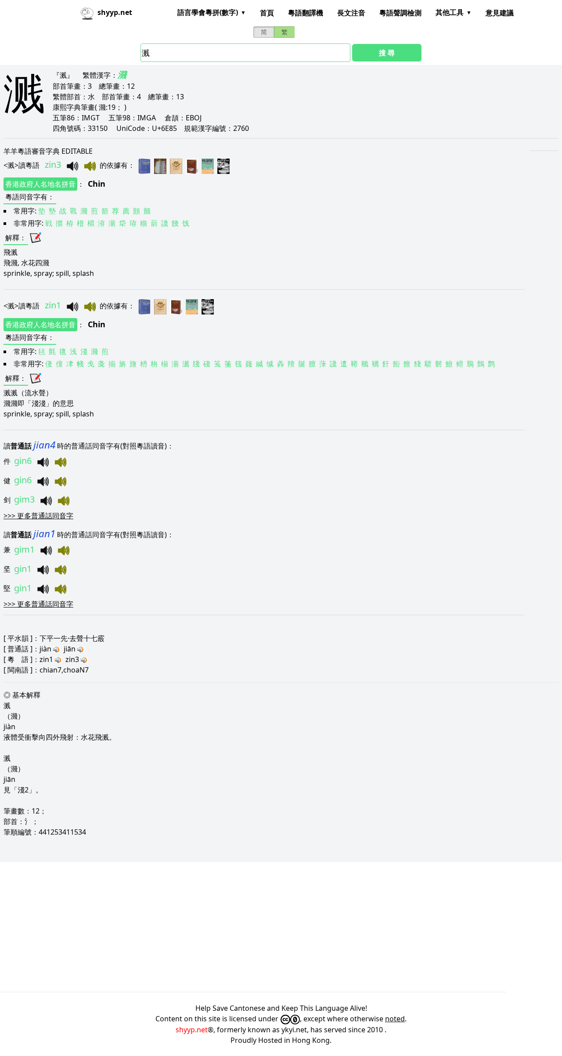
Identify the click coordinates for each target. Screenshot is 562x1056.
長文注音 (351, 13)
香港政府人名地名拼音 (40, 184)
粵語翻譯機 (305, 13)
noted (395, 1018)
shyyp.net (192, 1029)
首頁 (267, 13)
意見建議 (500, 13)
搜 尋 (387, 53)
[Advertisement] (263, 926)
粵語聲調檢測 (400, 13)
